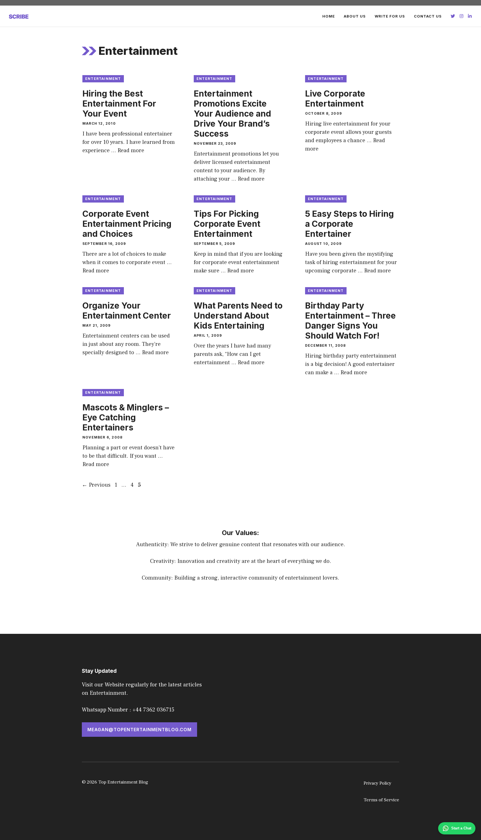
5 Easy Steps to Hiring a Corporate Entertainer (349, 224)
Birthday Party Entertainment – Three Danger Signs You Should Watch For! (350, 320)
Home (328, 16)
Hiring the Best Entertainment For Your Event (119, 103)
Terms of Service (381, 800)
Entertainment (103, 79)
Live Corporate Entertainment (335, 98)
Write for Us (390, 16)
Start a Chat (461, 828)
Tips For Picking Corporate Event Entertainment (227, 224)
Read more (130, 150)
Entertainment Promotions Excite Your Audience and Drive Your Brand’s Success (232, 113)
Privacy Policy (377, 783)
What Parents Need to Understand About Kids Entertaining (238, 315)
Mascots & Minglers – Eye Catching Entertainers (125, 417)
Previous (96, 485)
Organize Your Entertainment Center (126, 310)
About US (355, 16)
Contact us (428, 16)
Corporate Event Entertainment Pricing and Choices (126, 224)
